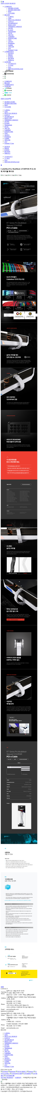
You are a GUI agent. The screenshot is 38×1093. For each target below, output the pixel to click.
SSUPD (10, 28)
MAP (9, 11)
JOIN (2, 3)
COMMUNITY (9, 51)
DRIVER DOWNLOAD (15, 69)
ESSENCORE (12, 38)
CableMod (11, 36)
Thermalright (12, 31)
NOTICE (11, 53)
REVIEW (11, 58)
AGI (9, 48)
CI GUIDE (11, 13)
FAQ (9, 67)
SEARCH (12, 3)
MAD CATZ (12, 25)
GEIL (10, 18)
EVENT (10, 56)
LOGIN (6, 3)
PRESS (10, 55)
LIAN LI (10, 21)
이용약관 (18, 1077)
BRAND (7, 15)
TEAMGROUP (13, 23)
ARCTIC (11, 35)
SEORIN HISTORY (14, 10)
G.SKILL (11, 16)
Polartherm (11, 43)
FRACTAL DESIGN (14, 20)
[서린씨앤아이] (1, 2)
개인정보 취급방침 (7, 1077)
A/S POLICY (12, 63)
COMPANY (8, 6)
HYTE (10, 33)
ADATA (10, 41)
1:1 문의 (10, 65)
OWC (10, 40)
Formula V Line (13, 50)
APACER (11, 46)
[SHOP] (9, 71)
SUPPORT (7, 62)
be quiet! (10, 30)
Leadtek (10, 45)
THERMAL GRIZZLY (15, 26)
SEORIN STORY (13, 8)
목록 (2, 987)
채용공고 (11, 60)
